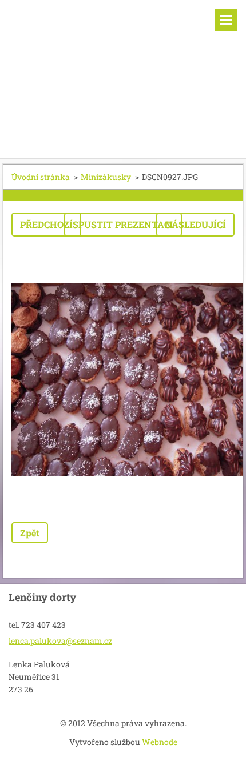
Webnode (159, 741)
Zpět (29, 533)
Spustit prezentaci (123, 224)
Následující (195, 224)
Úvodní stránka (40, 176)
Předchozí (46, 224)
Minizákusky (106, 176)
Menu (226, 20)
